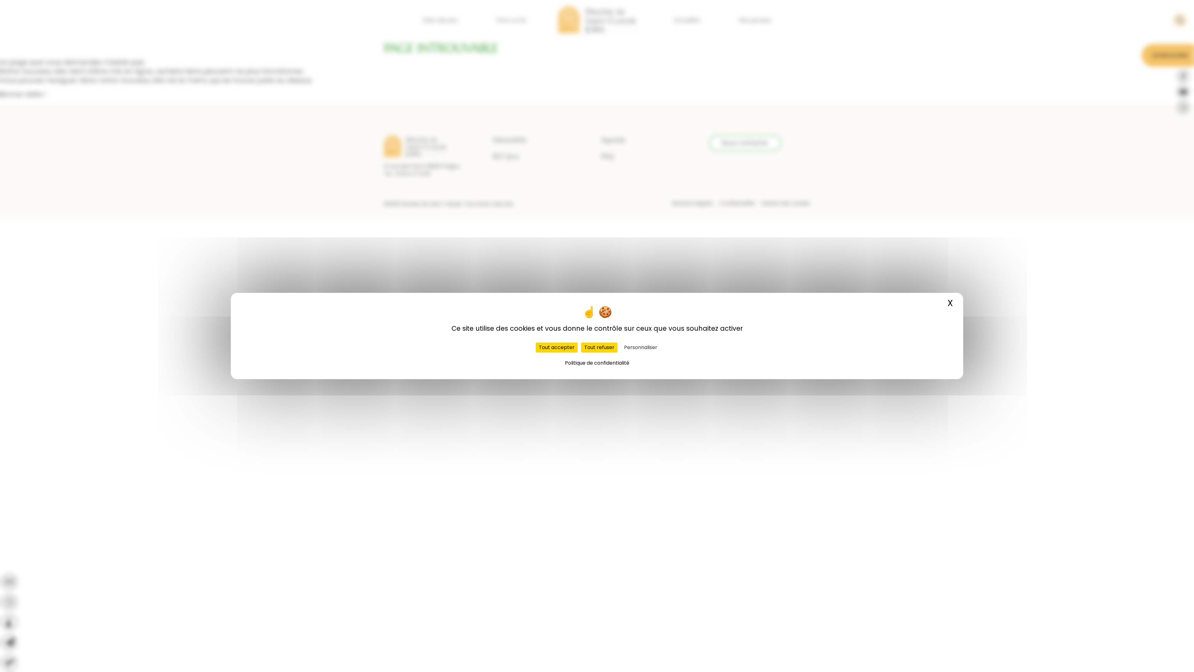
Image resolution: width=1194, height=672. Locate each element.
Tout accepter (557, 347)
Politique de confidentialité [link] (597, 362)
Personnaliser (640, 347)
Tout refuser (599, 347)
